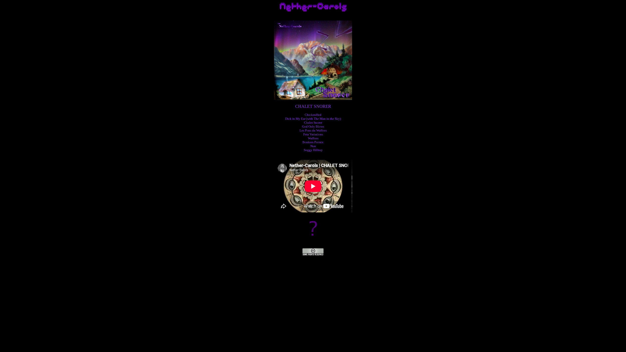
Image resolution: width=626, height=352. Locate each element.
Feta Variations (313, 134)
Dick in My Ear (295, 119)
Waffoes (313, 138)
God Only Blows (313, 126)
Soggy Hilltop (313, 150)
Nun (313, 146)
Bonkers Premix (313, 142)
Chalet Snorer (313, 122)
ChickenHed (313, 115)
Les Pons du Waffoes (313, 130)
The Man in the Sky (327, 119)
